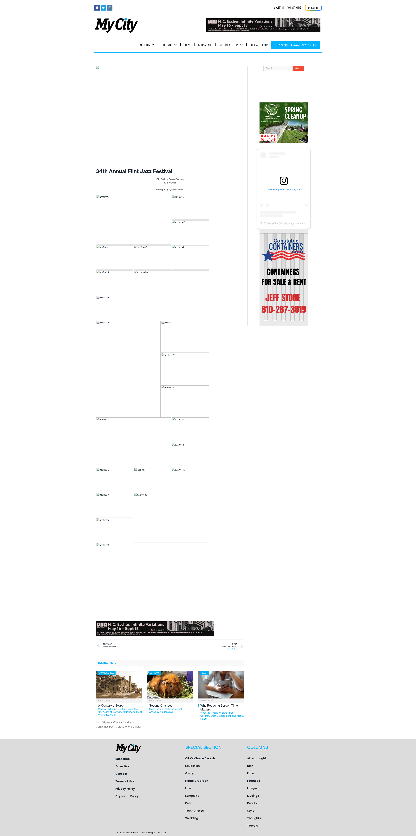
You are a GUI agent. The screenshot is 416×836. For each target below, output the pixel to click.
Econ (250, 773)
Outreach (155, 673)
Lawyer (252, 788)
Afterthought (256, 758)
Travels (252, 826)
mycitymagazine (290, 223)
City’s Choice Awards (200, 758)
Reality (252, 803)
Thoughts (254, 818)
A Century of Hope (120, 710)
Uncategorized (106, 673)
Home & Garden (196, 781)
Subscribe (122, 759)
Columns (167, 45)
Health (204, 673)
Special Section (229, 45)
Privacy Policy (125, 789)
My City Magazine (269, 223)
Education (192, 766)
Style (250, 811)
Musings (253, 796)
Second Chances (165, 708)
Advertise (122, 766)
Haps (187, 45)
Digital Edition (259, 45)
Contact (121, 774)
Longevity (192, 796)
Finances (253, 781)
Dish (250, 766)
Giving (189, 773)
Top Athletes (194, 811)
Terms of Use (124, 781)
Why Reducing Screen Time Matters (222, 712)
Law (188, 788)
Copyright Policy (127, 796)
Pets (188, 803)
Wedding (191, 818)
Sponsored (205, 45)
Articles (145, 45)
